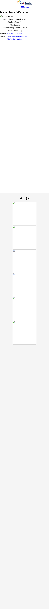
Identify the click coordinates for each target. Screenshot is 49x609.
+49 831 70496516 (14, 33)
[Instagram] (27, 198)
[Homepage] (24, 2)
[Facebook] (21, 198)
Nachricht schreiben (14, 39)
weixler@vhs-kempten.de (17, 36)
